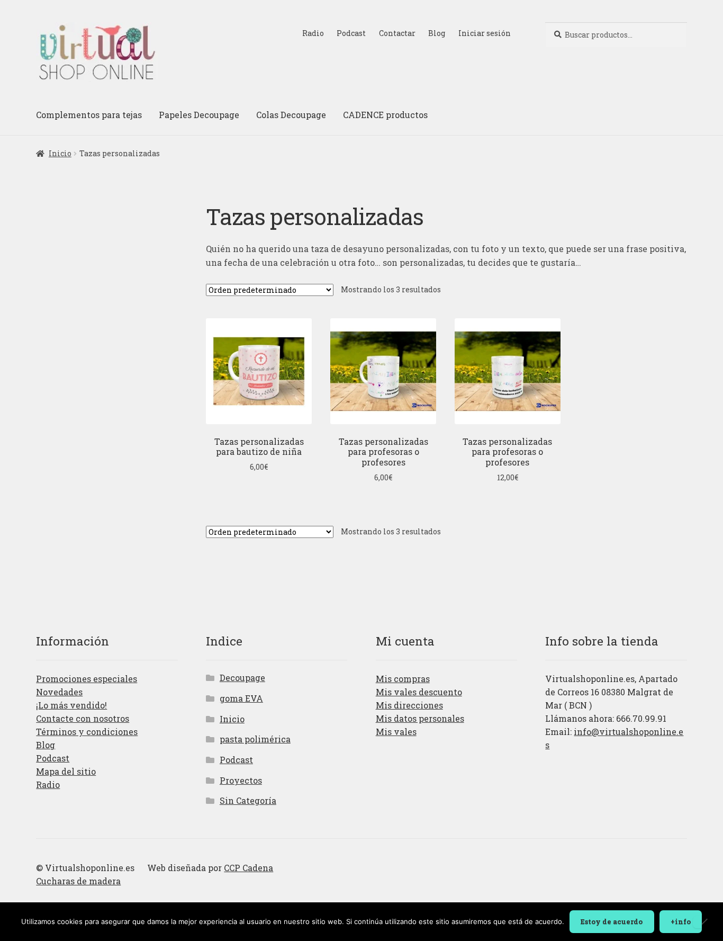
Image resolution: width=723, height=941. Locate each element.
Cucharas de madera (78, 880)
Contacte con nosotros (82, 718)
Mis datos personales (420, 718)
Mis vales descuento (419, 691)
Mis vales (396, 731)
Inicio (60, 153)
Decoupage (242, 677)
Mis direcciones (409, 705)
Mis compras (403, 678)
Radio (313, 33)
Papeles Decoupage (199, 114)
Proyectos (241, 780)
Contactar (397, 33)
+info (681, 921)
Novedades (59, 691)
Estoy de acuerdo (612, 921)
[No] (704, 922)
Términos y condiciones (87, 731)
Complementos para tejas (89, 114)
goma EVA (241, 698)
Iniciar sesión (484, 33)
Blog (436, 33)
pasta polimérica (255, 739)
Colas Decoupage (291, 114)
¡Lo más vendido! (71, 705)
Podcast (351, 33)
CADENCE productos (385, 114)
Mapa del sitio (66, 771)
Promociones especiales (86, 678)
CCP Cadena (248, 867)
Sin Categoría (248, 800)
